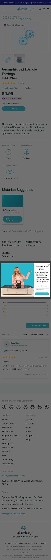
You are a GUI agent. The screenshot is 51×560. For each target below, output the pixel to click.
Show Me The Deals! (42, 294)
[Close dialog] (49, 265)
